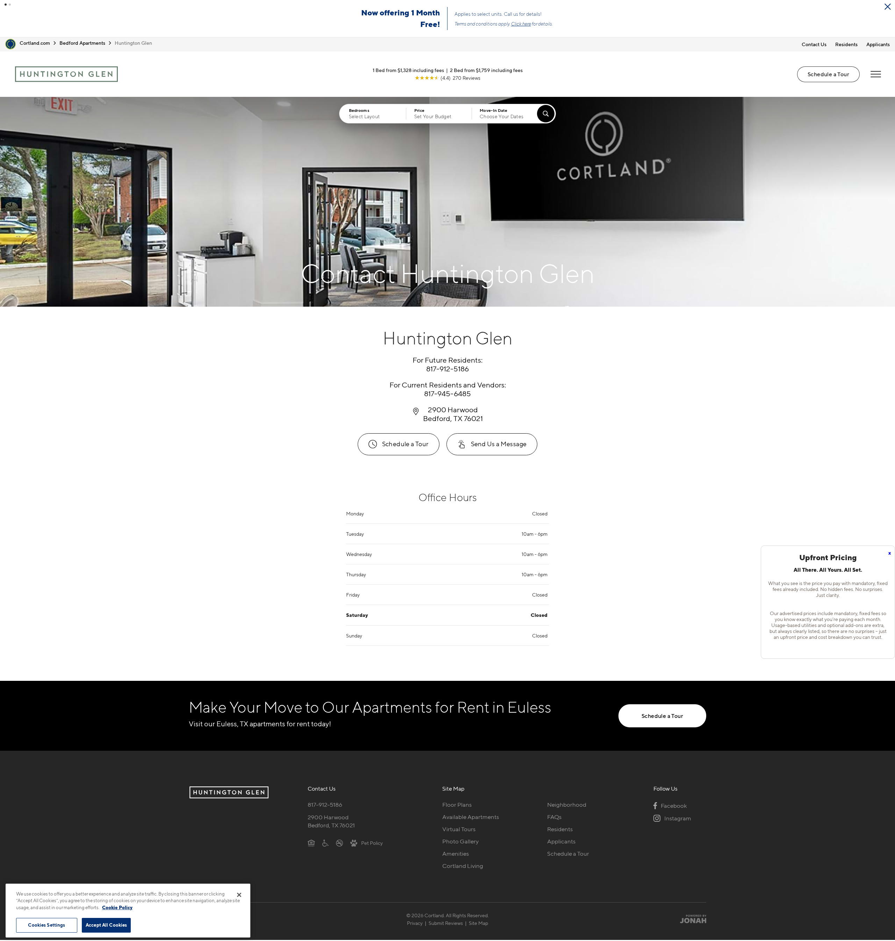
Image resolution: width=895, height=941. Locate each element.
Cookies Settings (46, 925)
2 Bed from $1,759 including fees (486, 70)
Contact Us (814, 44)
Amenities (455, 853)
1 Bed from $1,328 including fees (408, 70)
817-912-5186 (325, 804)
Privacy (415, 923)
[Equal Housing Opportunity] (311, 843)
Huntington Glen (133, 43)
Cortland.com (35, 43)
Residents (846, 44)
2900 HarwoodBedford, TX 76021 (331, 821)
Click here (521, 24)
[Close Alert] (887, 6)
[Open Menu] (876, 74)
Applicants (878, 44)
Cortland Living (462, 865)
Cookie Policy (117, 907)
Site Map (478, 923)
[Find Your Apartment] (545, 113)
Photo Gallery (460, 841)
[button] (6, 4)
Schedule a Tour (828, 74)
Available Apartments (470, 816)
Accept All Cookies (106, 925)
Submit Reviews (446, 923)
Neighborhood (566, 804)
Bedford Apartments (82, 43)
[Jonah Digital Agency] (690, 919)
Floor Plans (457, 804)
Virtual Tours (458, 829)
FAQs (554, 816)
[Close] (239, 895)
